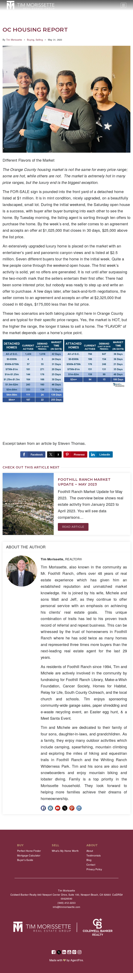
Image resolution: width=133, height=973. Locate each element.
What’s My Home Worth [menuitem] (65, 850)
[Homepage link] (30, 5)
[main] (66, 415)
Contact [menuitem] (90, 864)
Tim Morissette (14, 39)
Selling (39, 39)
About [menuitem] (89, 850)
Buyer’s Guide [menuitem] (25, 860)
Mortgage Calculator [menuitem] (28, 855)
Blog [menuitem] (88, 860)
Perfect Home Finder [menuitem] (29, 850)
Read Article (73, 526)
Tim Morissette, (61, 559)
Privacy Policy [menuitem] (94, 869)
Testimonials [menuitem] (93, 855)
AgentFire (76, 960)
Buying (30, 39)
